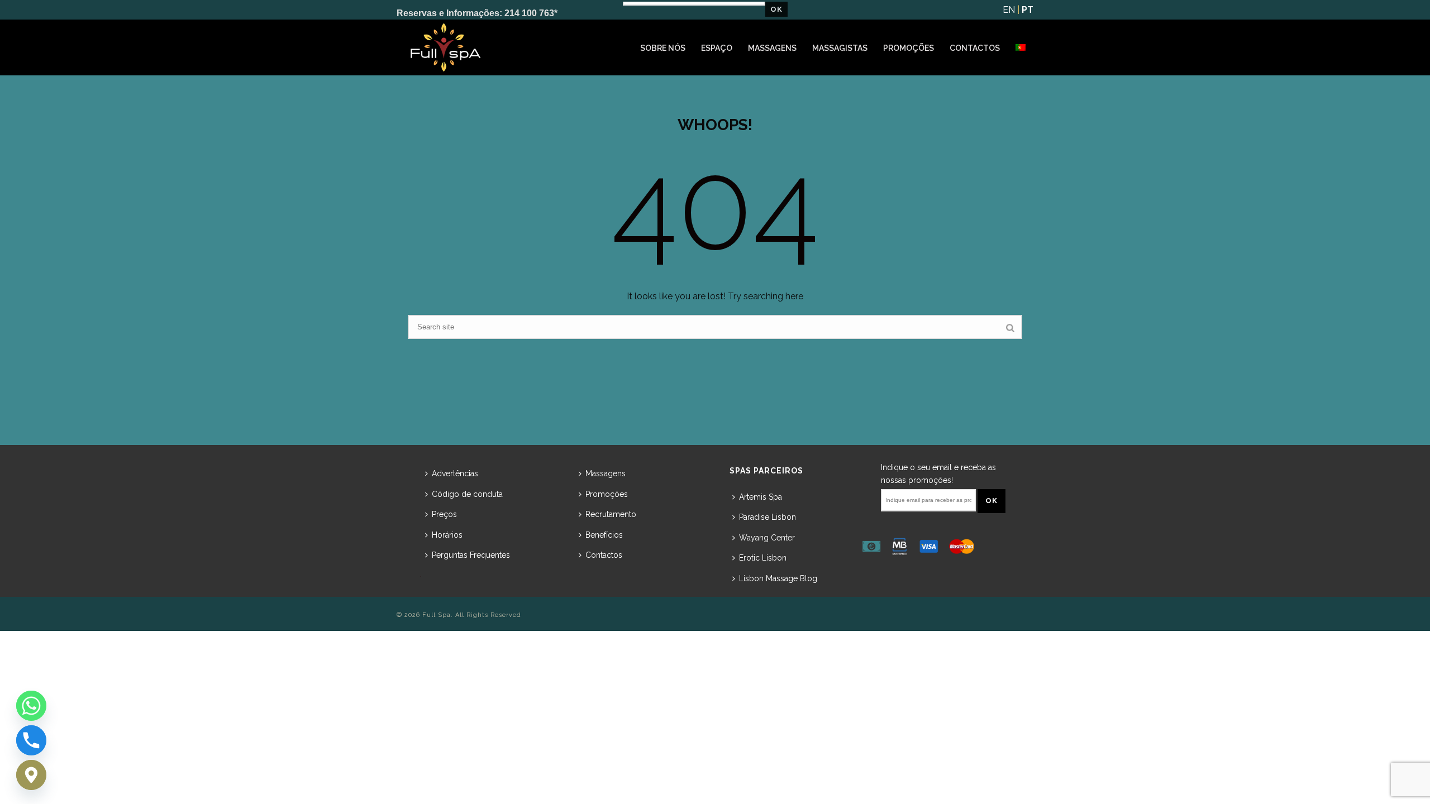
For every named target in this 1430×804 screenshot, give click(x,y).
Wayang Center (767, 537)
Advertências (455, 473)
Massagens (772, 48)
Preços (444, 514)
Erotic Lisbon (762, 557)
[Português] (1020, 48)
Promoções (908, 48)
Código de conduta (467, 494)
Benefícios (604, 534)
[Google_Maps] (31, 775)
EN (1009, 9)
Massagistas (839, 48)
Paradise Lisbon (767, 517)
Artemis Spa (760, 496)
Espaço (716, 48)
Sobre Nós (662, 48)
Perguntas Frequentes (471, 555)
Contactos (975, 48)
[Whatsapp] (31, 706)
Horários (447, 534)
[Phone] (31, 740)
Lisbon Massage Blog (778, 578)
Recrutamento (610, 514)
